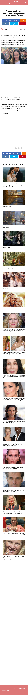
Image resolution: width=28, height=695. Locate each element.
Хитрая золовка (7, 247)
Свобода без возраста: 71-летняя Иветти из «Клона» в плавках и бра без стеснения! (13, 512)
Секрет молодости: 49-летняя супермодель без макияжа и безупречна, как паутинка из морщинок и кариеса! (13, 558)
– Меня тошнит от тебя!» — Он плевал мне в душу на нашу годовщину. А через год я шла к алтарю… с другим (14, 185)
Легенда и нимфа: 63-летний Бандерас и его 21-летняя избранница (14, 422)
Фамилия (5, 288)
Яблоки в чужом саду (8, 268)
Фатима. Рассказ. (7, 206)
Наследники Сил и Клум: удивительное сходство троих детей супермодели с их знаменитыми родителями (13, 444)
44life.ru (14, 2)
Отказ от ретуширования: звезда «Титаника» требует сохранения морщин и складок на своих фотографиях (14, 330)
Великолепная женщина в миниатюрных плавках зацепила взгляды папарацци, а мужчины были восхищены (13, 467)
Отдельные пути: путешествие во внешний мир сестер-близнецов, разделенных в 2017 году (14, 535)
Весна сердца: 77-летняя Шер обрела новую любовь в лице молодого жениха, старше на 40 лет (14, 376)
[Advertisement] (14, 80)
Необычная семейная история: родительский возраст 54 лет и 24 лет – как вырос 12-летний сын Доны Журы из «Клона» (14, 353)
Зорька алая (6, 227)
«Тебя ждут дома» (7, 309)
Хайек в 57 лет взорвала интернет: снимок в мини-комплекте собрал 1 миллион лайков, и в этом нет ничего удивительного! (14, 399)
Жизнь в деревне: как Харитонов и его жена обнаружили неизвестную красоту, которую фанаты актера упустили (14, 490)
